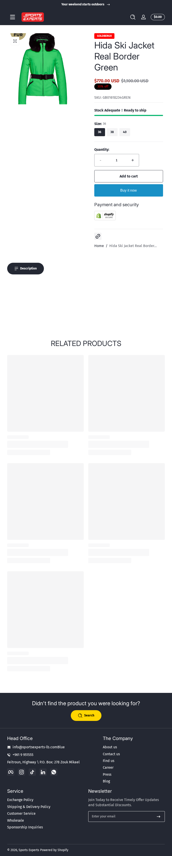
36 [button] (99, 132)
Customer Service (21, 813)
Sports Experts (29, 850)
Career (108, 767)
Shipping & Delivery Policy (28, 807)
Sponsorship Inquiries (25, 827)
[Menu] (12, 17)
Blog (106, 781)
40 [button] (125, 132)
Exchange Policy (20, 800)
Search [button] (89, 715)
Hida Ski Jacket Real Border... (133, 246)
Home (99, 246)
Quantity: (101, 149)
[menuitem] (134, 747)
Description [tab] (28, 268)
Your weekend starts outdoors (82, 4)
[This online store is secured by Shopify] (105, 219)
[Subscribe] (158, 816)
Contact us (111, 754)
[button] (132, 17)
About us (110, 747)
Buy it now (128, 190)
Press (107, 774)
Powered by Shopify (54, 850)
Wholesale (15, 820)
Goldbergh (104, 36)
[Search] (132, 17)
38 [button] (112, 132)
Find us (108, 761)
